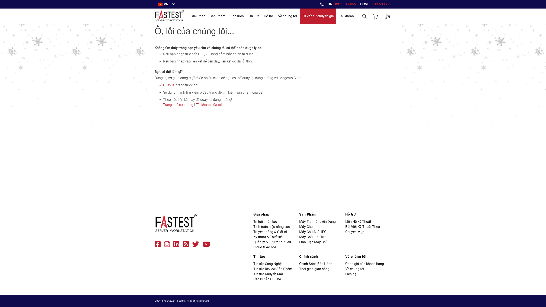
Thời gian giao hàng (314, 269)
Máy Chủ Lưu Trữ (312, 237)
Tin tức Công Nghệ (267, 264)
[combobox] (347, 28)
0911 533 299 (380, 4)
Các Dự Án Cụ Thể (267, 279)
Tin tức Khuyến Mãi (268, 274)
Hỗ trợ (268, 16)
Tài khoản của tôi (209, 105)
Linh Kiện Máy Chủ (313, 242)
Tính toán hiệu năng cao (271, 227)
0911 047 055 (345, 4)
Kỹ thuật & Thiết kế (267, 237)
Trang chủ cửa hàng (178, 105)
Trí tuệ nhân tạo (265, 222)
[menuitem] (198, 16)
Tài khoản (346, 16)
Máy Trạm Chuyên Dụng (317, 222)
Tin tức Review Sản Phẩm (272, 269)
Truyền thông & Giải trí (270, 232)
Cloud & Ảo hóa (265, 247)
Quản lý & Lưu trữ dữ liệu (272, 242)
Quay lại (169, 85)
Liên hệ (350, 274)
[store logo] (170, 16)
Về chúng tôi (287, 16)
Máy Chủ (306, 227)
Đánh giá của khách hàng (364, 264)
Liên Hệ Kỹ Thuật (358, 222)
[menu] (225, 16)
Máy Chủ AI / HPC (312, 232)
